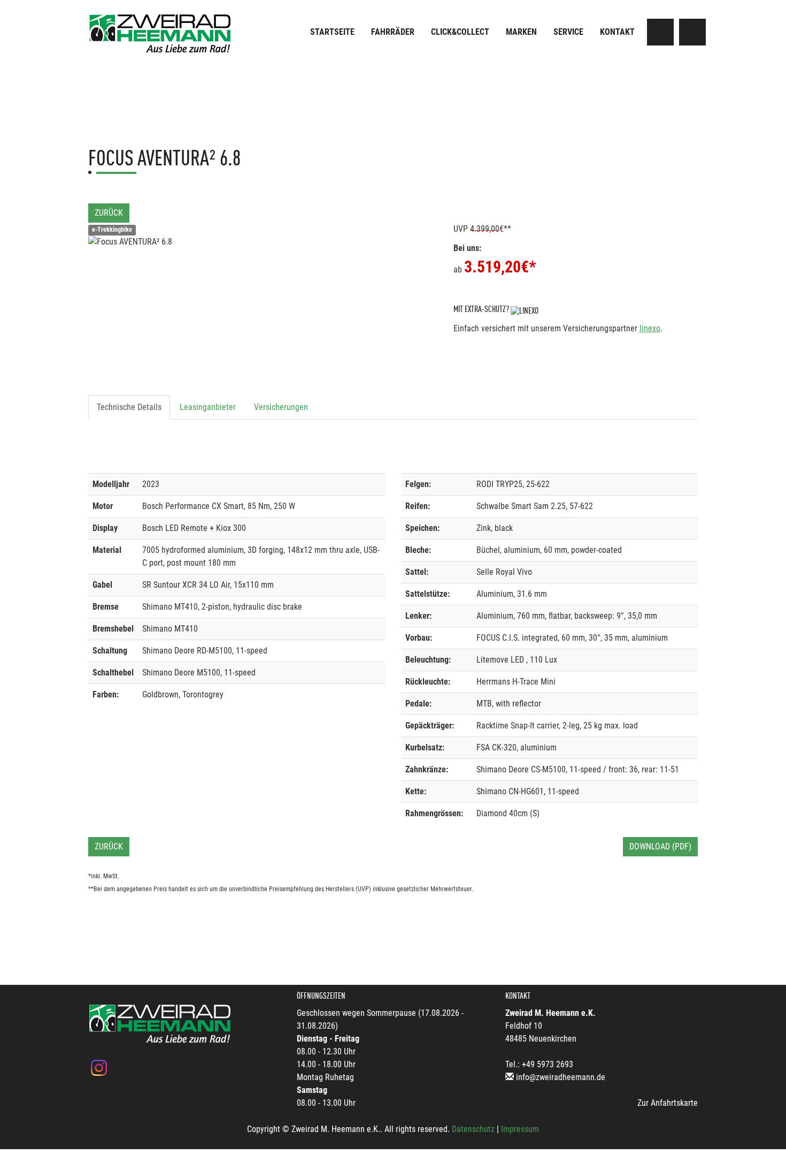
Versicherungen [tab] (281, 407)
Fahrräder (392, 32)
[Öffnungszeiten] (692, 32)
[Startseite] (160, 33)
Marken (521, 32)
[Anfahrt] (660, 32)
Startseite (332, 32)
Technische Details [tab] (129, 407)
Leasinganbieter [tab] (208, 407)
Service (568, 32)
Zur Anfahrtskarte (667, 1103)
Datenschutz (473, 1129)
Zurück (109, 213)
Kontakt (617, 32)
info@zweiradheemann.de (560, 1077)
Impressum (520, 1129)
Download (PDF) (660, 846)
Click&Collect (460, 32)
